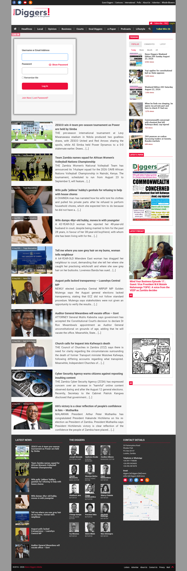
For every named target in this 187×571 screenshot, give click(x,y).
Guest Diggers (107, 2)
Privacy (162, 567)
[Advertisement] (123, 14)
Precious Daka (91, 515)
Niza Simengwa (107, 534)
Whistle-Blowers (168, 2)
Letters (126, 567)
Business (66, 29)
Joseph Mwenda (75, 457)
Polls (139, 2)
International (130, 2)
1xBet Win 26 (163, 29)
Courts (80, 29)
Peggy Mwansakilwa (90, 496)
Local (40, 29)
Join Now (26, 98)
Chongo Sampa (75, 515)
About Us (146, 2)
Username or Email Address (35, 50)
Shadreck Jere (75, 495)
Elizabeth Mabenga (104, 515)
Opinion (52, 29)
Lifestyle (140, 29)
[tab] (135, 44)
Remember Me (31, 78)
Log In (172, 23)
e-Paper (111, 29)
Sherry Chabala (107, 495)
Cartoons (119, 2)
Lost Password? (40, 98)
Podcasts (126, 29)
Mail (168, 567)
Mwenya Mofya (91, 476)
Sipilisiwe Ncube (91, 457)
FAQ (166, 23)
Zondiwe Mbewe (107, 457)
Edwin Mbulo (90, 534)
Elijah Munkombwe (106, 477)
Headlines (26, 29)
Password (27, 64)
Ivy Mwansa (74, 534)
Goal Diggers (95, 29)
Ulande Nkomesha (73, 477)
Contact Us (153, 567)
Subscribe (158, 23)
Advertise (156, 2)
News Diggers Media (33, 567)
